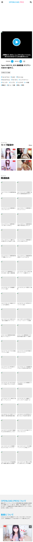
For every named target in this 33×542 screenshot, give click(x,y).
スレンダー (5, 82)
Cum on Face (6, 77)
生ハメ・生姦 (11, 85)
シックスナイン (24, 80)
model (13, 77)
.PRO (16, 2)
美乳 (18, 85)
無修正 (4, 85)
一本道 (27, 82)
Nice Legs (20, 77)
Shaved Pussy (6, 80)
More (30, 145)
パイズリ (12, 82)
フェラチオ (20, 82)
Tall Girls (15, 80)
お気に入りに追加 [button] (6, 72)
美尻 (23, 85)
